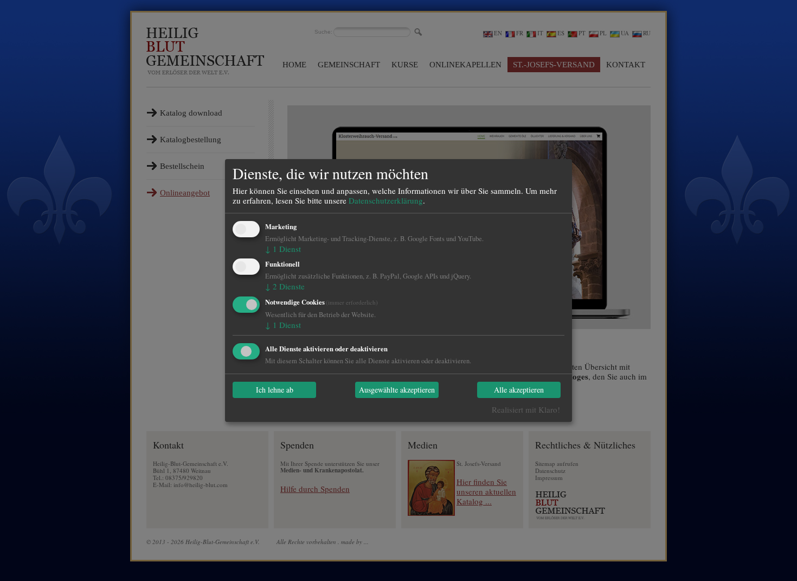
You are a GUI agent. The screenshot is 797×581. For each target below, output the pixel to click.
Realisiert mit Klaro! (526, 409)
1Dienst (283, 248)
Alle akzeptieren (519, 390)
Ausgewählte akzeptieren (397, 390)
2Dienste (285, 286)
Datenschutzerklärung (386, 200)
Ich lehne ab (274, 390)
